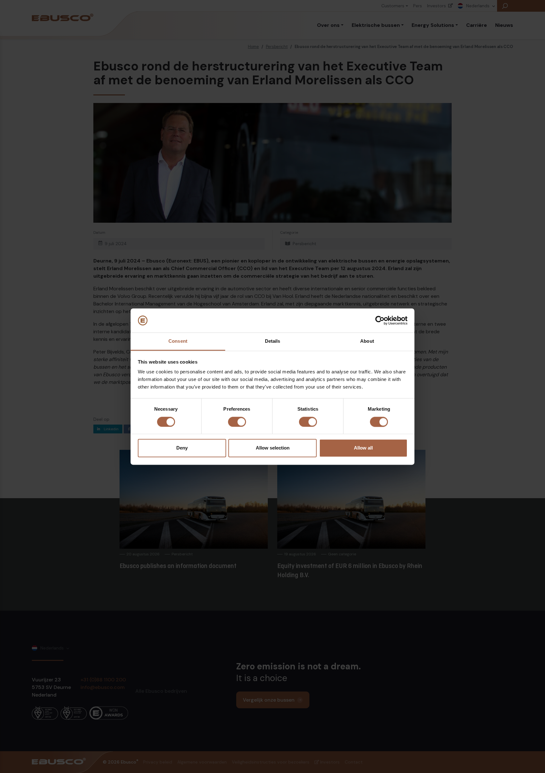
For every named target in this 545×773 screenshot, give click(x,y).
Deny (182, 448)
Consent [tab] (177, 341)
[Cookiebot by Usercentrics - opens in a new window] (379, 320)
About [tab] (367, 341)
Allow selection (273, 448)
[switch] (237, 422)
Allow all (363, 448)
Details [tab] (272, 341)
